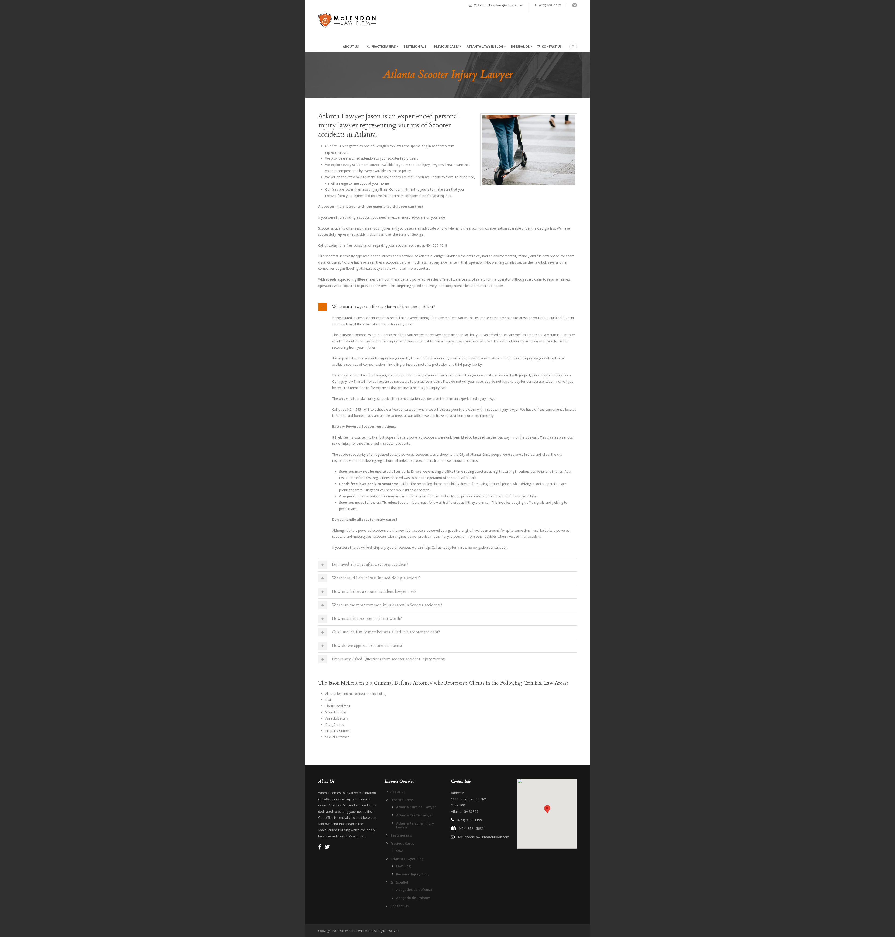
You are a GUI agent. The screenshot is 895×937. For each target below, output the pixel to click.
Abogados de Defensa (414, 889)
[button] (547, 809)
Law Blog (403, 866)
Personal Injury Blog (412, 874)
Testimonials (414, 46)
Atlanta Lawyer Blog (485, 46)
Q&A (399, 850)
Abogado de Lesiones (413, 898)
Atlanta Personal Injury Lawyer (415, 825)
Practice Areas (383, 46)
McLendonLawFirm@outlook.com (498, 5)
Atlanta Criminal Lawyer (416, 807)
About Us (351, 46)
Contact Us (552, 46)
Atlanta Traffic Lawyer (414, 815)
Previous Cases (446, 46)
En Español (520, 46)
